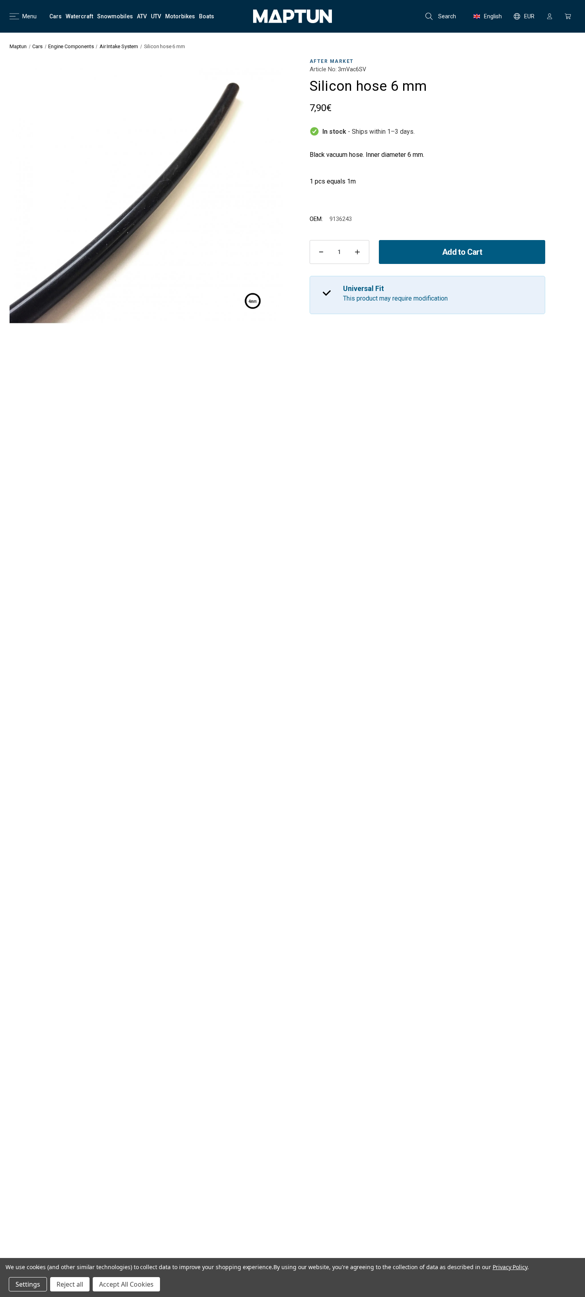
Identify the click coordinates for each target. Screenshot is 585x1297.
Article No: (323, 69)
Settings (28, 1284)
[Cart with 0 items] (567, 16)
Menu (29, 16)
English (493, 16)
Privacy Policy (510, 1267)
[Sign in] (549, 16)
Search (447, 16)
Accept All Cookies (126, 1284)
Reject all (70, 1284)
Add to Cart (462, 252)
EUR (529, 16)
